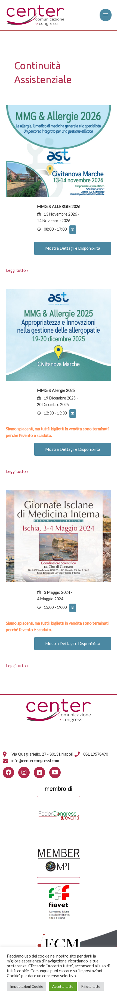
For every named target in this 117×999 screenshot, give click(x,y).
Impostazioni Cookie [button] (26, 986)
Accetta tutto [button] (62, 986)
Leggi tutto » (17, 270)
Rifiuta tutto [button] (90, 986)
